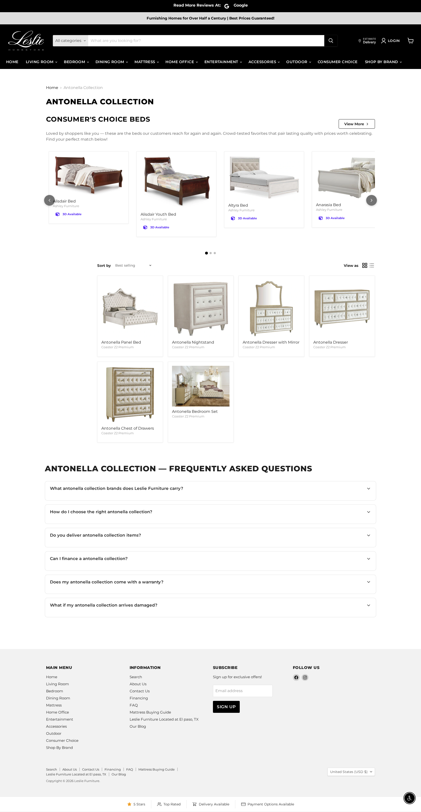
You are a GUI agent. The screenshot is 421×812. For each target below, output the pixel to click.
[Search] (330, 40)
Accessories (263, 61)
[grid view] (364, 265)
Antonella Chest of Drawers (127, 428)
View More (354, 124)
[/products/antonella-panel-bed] (130, 308)
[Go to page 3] (215, 253)
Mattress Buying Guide (150, 712)
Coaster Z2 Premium (117, 347)
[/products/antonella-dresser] (342, 308)
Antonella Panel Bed (121, 342)
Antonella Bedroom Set (195, 411)
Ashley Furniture (66, 206)
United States (349, 772)
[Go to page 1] (206, 253)
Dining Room (110, 61)
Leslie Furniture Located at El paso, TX (164, 719)
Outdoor (297, 61)
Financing (139, 698)
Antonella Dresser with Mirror (271, 342)
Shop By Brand (382, 61)
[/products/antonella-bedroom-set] (201, 386)
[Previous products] (49, 200)
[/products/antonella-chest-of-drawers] (130, 394)
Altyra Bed (238, 205)
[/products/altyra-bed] (264, 177)
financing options (93, 570)
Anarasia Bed (328, 205)
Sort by (104, 265)
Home (12, 61)
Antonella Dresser (330, 342)
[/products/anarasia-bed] (352, 177)
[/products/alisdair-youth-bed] (176, 182)
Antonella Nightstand (193, 342)
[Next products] (371, 200)
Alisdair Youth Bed (158, 214)
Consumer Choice (338, 61)
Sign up (226, 706)
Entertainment (221, 61)
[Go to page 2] (211, 253)
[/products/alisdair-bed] (88, 175)
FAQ (134, 705)
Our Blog (138, 726)
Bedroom (75, 61)
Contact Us (140, 691)
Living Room (40, 61)
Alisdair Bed (64, 201)
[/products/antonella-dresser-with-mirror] (271, 308)
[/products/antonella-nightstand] (201, 308)
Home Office (180, 61)
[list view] (371, 265)
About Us (138, 684)
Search (136, 677)
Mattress (145, 61)
